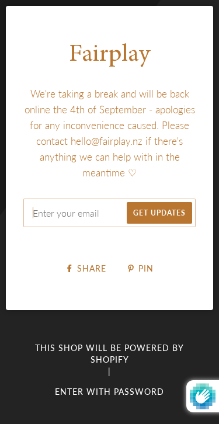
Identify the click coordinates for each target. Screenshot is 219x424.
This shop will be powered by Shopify (109, 353)
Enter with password (109, 392)
